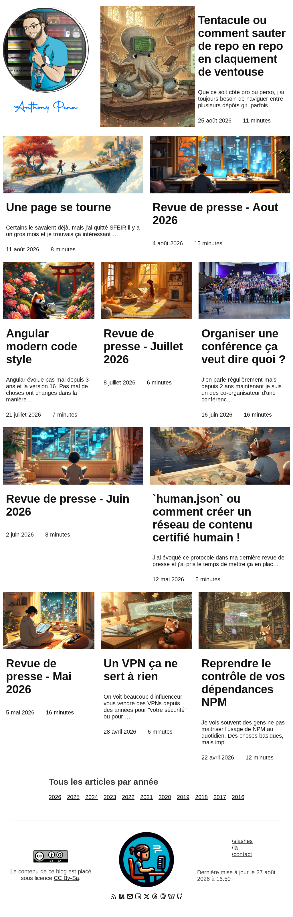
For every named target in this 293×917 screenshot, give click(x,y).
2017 (219, 797)
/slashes (242, 841)
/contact (242, 854)
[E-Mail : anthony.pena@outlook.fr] (129, 896)
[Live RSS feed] (121, 896)
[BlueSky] (171, 896)
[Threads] (154, 896)
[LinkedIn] (138, 896)
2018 (201, 797)
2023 (110, 797)
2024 (91, 797)
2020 (165, 797)
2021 (146, 797)
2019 (183, 797)
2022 (128, 797)
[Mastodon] (163, 896)
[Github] (179, 896)
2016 (238, 797)
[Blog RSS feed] (113, 896)
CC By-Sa (66, 878)
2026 (55, 797)
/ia (235, 847)
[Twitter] (146, 896)
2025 (73, 797)
